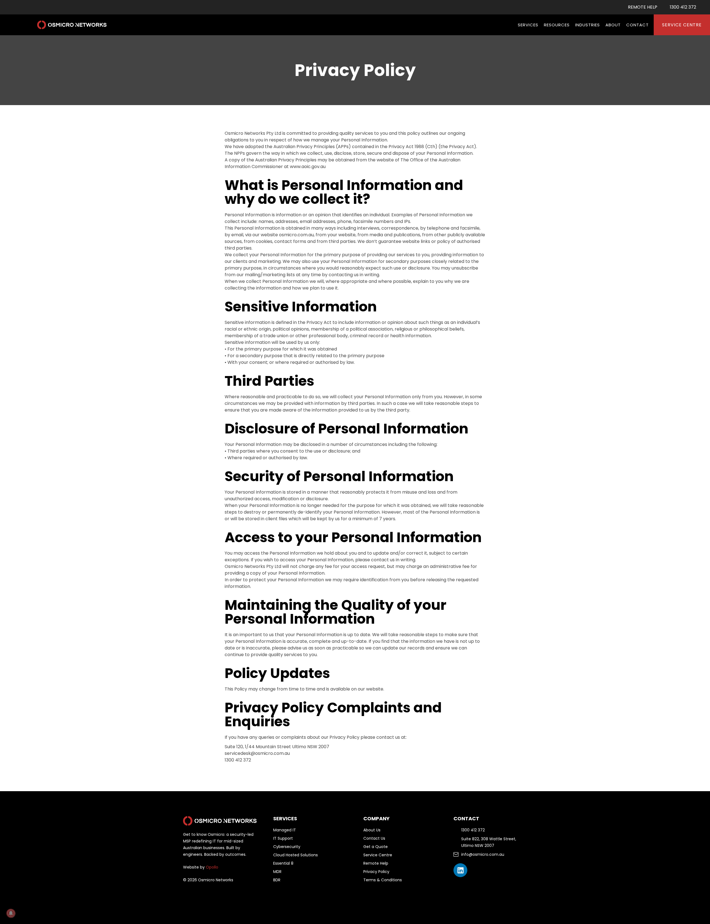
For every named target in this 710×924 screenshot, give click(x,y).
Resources (557, 25)
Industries (587, 25)
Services (528, 25)
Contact (637, 25)
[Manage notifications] (10, 913)
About (613, 25)
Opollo (212, 867)
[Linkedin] (460, 870)
